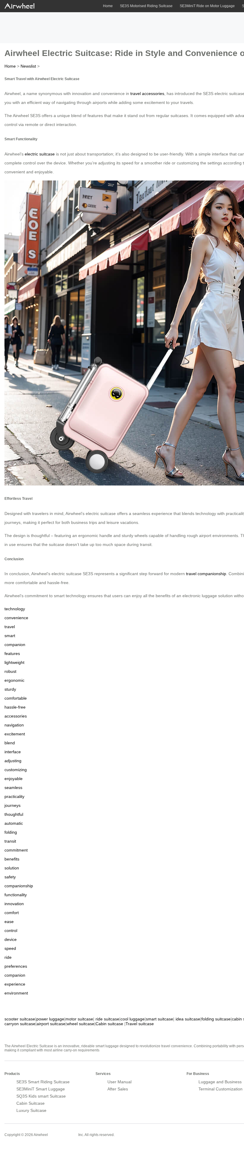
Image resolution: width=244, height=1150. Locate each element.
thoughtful (13, 814)
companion (14, 644)
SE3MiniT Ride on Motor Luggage (207, 6)
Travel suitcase (140, 1023)
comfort (11, 912)
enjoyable (13, 778)
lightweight (14, 662)
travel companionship (206, 573)
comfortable (15, 698)
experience (14, 984)
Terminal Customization (220, 1089)
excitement (14, 734)
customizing (15, 769)
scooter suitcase (19, 1019)
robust (10, 671)
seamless (13, 787)
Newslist (28, 66)
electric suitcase (40, 154)
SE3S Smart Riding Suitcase (43, 1081)
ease (9, 921)
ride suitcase (107, 1019)
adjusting (12, 760)
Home (108, 6)
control (10, 930)
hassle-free (15, 707)
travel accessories (147, 93)
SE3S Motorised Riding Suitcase (146, 6)
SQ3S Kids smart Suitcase (41, 1096)
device (10, 939)
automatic (13, 823)
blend (9, 742)
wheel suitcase (80, 1023)
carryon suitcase (19, 1023)
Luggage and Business (220, 1081)
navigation (14, 725)
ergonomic (14, 680)
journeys (12, 805)
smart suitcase (159, 1019)
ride (8, 957)
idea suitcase (188, 1019)
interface (12, 751)
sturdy (10, 689)
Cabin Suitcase (30, 1103)
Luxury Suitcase (31, 1110)
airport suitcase (51, 1023)
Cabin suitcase (109, 1023)
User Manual (119, 1081)
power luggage (50, 1019)
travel (9, 626)
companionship (18, 885)
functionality (15, 894)
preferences (15, 966)
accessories (15, 716)
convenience (16, 617)
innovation (14, 903)
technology (14, 608)
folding (10, 832)
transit (10, 841)
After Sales (117, 1089)
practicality (14, 796)
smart (9, 635)
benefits (11, 859)
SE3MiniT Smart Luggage (40, 1089)
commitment (16, 850)
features (12, 653)
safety (10, 876)
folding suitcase (216, 1019)
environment (16, 993)
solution (11, 868)
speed (10, 948)
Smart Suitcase (63, 1134)
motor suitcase (79, 1019)
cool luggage (133, 1019)
